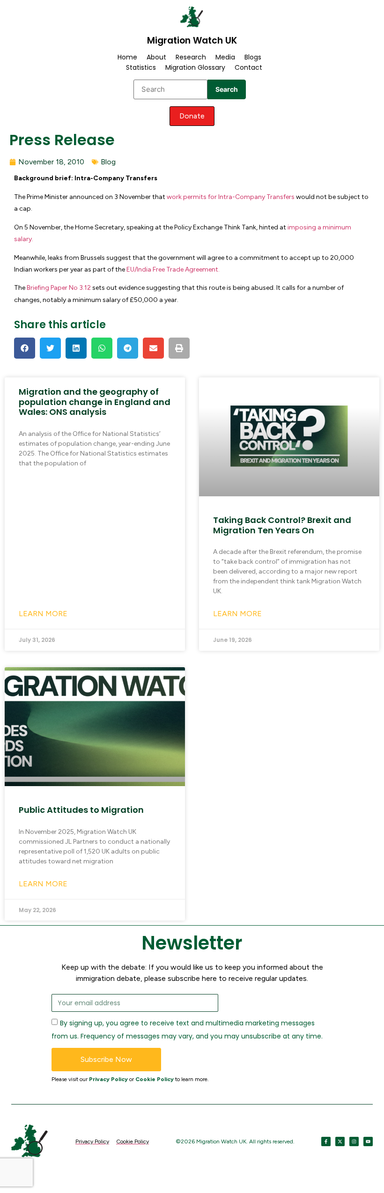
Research (191, 57)
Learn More (43, 613)
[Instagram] (354, 1141)
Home (127, 57)
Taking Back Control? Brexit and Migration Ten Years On (282, 525)
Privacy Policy (108, 1079)
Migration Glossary (195, 67)
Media (225, 57)
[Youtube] (368, 1141)
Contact (248, 67)
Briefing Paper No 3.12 (59, 288)
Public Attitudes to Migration (81, 810)
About (156, 57)
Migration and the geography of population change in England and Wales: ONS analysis (94, 402)
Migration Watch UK (192, 40)
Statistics (141, 67)
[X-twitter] (340, 1141)
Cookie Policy (154, 1079)
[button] (24, 348)
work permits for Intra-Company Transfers (231, 197)
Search (226, 89)
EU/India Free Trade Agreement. (173, 269)
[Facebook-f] (326, 1141)
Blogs (252, 57)
